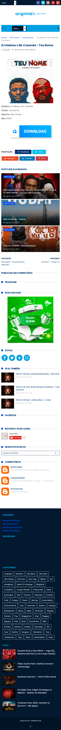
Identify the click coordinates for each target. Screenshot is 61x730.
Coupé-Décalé (23, 589)
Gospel (15, 600)
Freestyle (38, 595)
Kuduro (42, 605)
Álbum (43, 579)
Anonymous (16, 489)
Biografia (40, 584)
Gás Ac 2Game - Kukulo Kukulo (19, 245)
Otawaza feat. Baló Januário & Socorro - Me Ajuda (34, 704)
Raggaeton (26, 616)
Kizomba (31, 605)
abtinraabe (16, 467)
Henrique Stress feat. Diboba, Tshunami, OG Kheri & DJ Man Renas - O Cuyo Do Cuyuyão (29, 191)
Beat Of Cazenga (24, 584)
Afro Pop (21, 579)
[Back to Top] (30, 726)
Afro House (14, 37)
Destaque (8, 595)
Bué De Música (10, 524)
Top (47, 632)
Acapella (8, 574)
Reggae (45, 616)
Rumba (7, 626)
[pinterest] (53, 2)
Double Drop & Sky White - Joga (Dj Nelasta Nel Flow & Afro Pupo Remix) (36, 652)
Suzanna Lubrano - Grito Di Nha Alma (37, 676)
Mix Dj (20, 611)
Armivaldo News (11, 520)
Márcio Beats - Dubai (14, 219)
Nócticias (39, 611)
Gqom (25, 600)
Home (3, 28)
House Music (28, 37)
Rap (37, 616)
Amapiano (8, 584)
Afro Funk (43, 574)
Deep (49, 589)
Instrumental (10, 605)
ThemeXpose (35, 721)
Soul (6, 632)
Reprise (7, 621)
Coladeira (8, 589)
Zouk (51, 637)
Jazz (22, 605)
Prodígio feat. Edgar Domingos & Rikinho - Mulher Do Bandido (35, 691)
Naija (29, 611)
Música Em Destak (12, 527)
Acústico (19, 574)
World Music (39, 637)
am (51, 579)
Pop (16, 616)
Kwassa (52, 605)
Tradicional (9, 637)
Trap (20, 637)
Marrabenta (9, 611)
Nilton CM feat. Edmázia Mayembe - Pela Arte (37, 374)
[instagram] (48, 2)
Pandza (7, 616)
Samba (17, 626)
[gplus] (58, 2)
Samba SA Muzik (11, 530)
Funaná (49, 595)
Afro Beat (31, 574)
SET (48, 626)
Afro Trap (33, 579)
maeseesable (17, 478)
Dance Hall (38, 589)
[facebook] (38, 2)
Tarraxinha (37, 632)
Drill (18, 595)
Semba (27, 626)
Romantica (34, 621)
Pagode (50, 611)
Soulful (15, 632)
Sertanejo (38, 626)
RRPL (45, 621)
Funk (6, 600)
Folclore (27, 595)
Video (28, 637)
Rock (24, 621)
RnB (16, 621)
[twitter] (43, 2)
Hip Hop (34, 600)
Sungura (25, 632)
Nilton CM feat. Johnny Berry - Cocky (33, 400)
